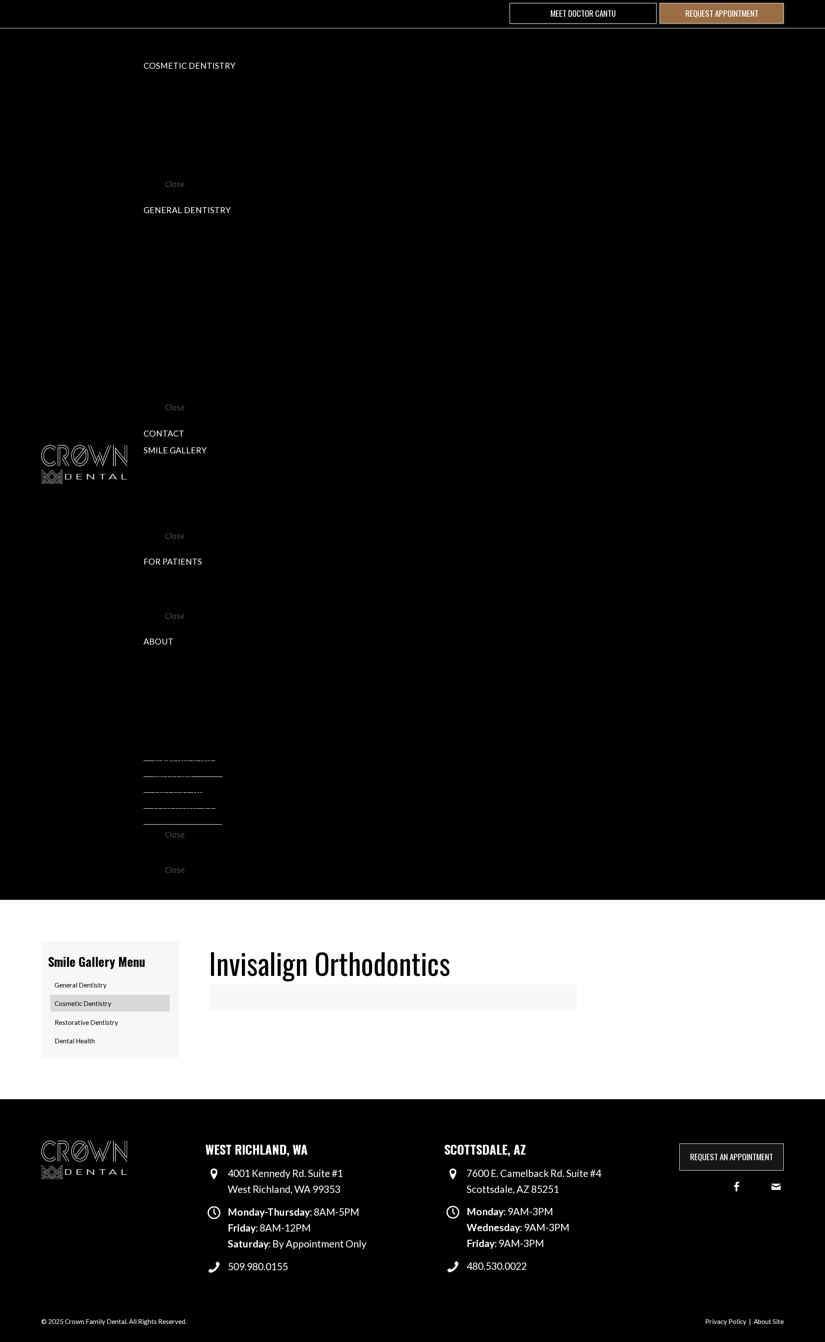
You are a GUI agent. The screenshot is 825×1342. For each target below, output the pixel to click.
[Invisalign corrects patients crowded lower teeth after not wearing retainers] (485, 996)
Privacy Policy (725, 1321)
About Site (769, 1321)
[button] (583, 13)
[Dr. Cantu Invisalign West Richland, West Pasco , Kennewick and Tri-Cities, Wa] (301, 996)
